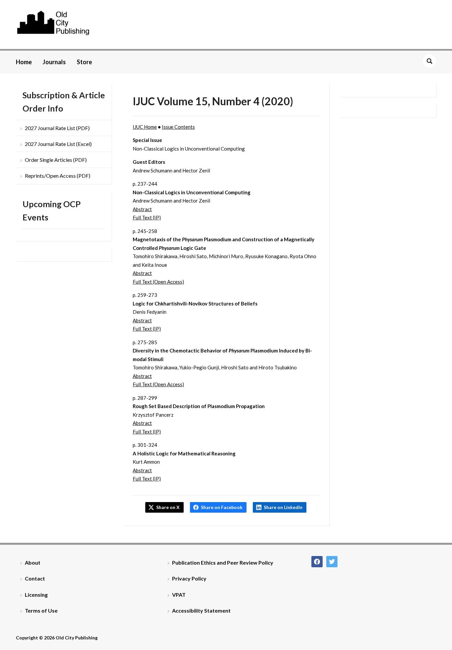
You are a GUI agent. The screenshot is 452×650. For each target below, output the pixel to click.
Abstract (142, 209)
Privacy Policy (189, 578)
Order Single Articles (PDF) (56, 160)
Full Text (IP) (147, 217)
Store (84, 62)
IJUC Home (145, 127)
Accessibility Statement (201, 610)
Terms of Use (41, 610)
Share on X (168, 507)
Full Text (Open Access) (158, 282)
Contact (35, 578)
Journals (54, 62)
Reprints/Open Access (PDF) (57, 175)
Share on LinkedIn (283, 507)
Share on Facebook (222, 507)
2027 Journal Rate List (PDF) (57, 128)
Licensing (36, 594)
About (32, 562)
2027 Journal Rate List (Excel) (58, 144)
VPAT (179, 594)
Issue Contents (178, 127)
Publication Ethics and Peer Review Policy (222, 562)
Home (24, 62)
